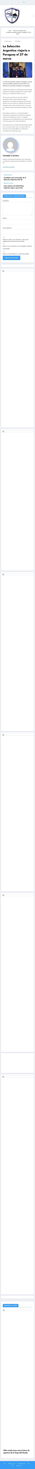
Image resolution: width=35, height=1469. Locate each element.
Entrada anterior (8, 175)
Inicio (4, 1463)
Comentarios (6, 201)
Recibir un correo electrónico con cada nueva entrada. (16, 254)
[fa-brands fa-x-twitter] (15, 2)
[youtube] (24, 2)
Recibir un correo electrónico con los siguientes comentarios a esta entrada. (17, 247)
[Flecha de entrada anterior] (30, 177)
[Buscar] (33, 15)
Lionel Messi (18, 1465)
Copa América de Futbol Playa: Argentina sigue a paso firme (14, 187)
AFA (28, 1463)
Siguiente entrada (8, 183)
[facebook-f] (11, 2)
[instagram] (19, 2)
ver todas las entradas (8, 167)
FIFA (12, 1465)
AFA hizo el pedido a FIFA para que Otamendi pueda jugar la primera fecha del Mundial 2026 (17, 1451)
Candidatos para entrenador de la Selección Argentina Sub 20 (15, 179)
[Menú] (28, 15)
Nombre (5, 218)
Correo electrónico (7, 228)
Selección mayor (11, 1463)
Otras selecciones (21, 1463)
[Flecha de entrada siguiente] (30, 187)
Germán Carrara (8, 41)
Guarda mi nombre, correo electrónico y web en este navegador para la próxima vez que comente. (15, 240)
